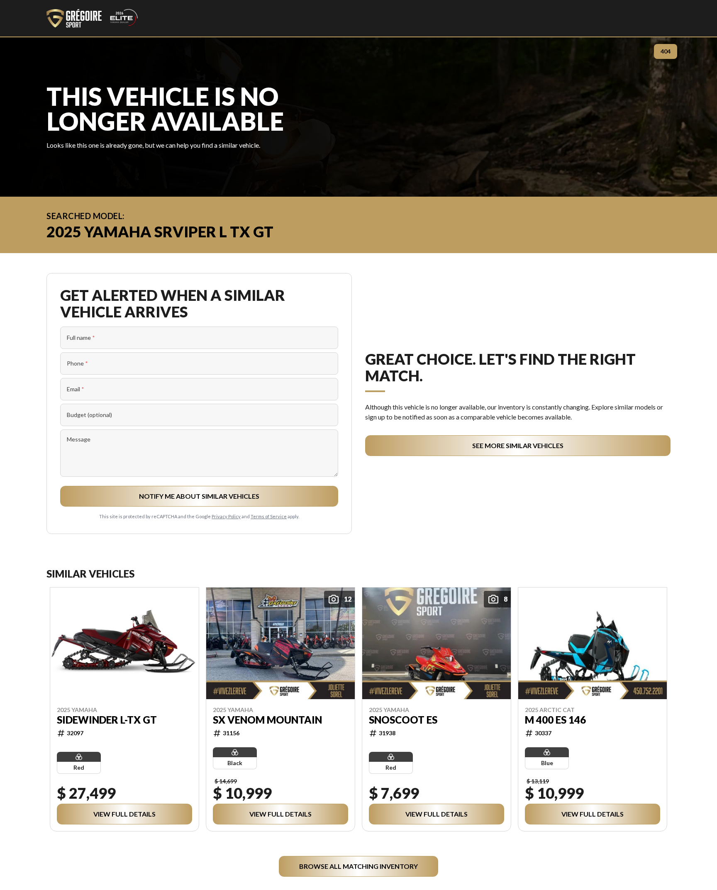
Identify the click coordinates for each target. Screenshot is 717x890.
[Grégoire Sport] (92, 18)
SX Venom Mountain (267, 719)
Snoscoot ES (403, 719)
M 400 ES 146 (555, 719)
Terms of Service (269, 516)
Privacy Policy (226, 516)
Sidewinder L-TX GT (107, 719)
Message (78, 439)
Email (75, 389)
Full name (81, 337)
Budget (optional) (89, 414)
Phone (77, 363)
